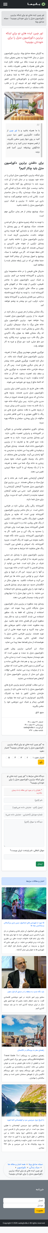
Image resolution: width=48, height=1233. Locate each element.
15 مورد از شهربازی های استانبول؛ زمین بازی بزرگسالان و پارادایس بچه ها (24, 924)
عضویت (39, 1210)
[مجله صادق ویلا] (36, 4)
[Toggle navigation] (5, 4)
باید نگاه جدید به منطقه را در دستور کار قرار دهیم (26, 991)
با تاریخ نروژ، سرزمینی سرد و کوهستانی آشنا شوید (25, 1120)
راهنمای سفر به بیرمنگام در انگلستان (30, 1050)
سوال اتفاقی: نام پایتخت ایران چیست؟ (27, 850)
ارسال (40, 864)
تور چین (13, 130)
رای (41, 762)
